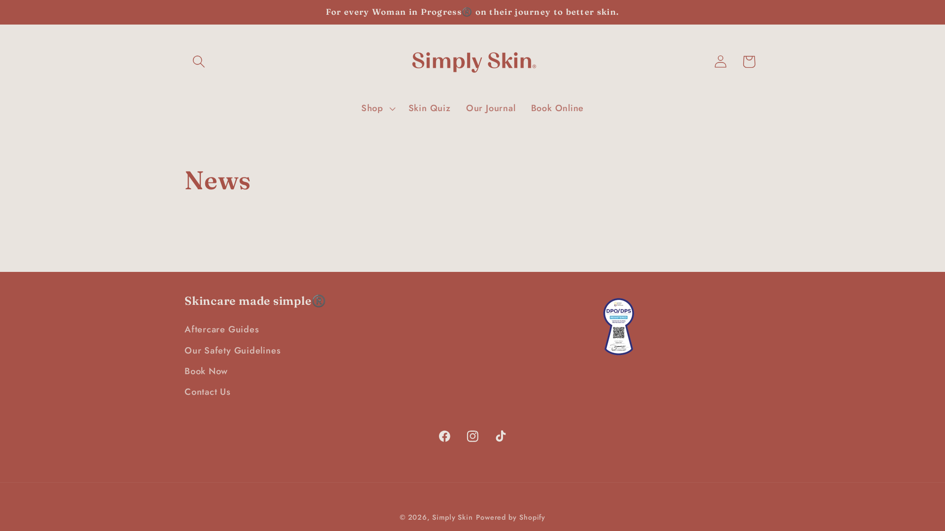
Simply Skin (452, 517)
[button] (199, 62)
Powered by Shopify (510, 517)
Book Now (206, 371)
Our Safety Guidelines (233, 350)
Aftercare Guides (222, 329)
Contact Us (208, 391)
